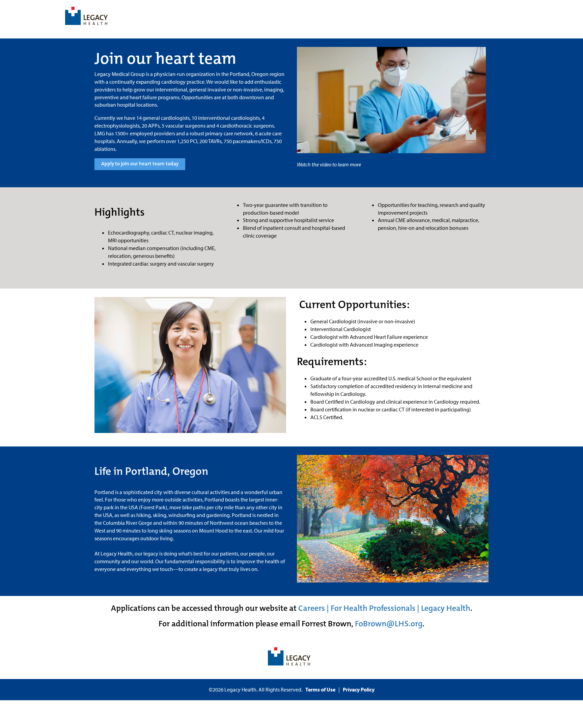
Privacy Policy (358, 689)
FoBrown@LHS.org (388, 623)
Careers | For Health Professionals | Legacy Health (384, 608)
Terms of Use (320, 689)
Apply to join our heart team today (139, 163)
